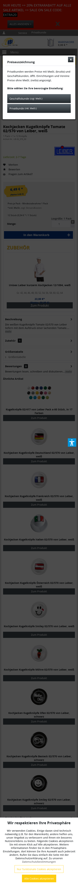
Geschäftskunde (25, 98)
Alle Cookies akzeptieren (39, 878)
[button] (72, 442)
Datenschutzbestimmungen (39, 861)
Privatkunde (23, 108)
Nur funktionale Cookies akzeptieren (39, 869)
